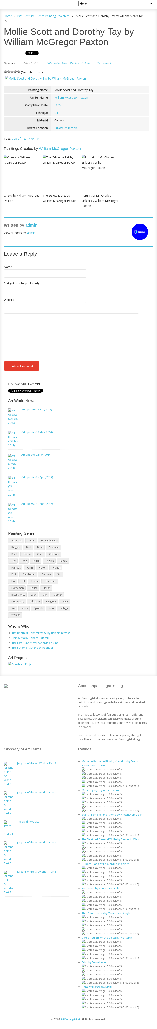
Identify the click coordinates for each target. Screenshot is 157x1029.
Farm (30, 567)
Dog (24, 561)
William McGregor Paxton (71, 97)
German (46, 574)
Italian (47, 588)
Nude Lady (17, 601)
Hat (13, 581)
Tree (51, 608)
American (16, 540)
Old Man (35, 601)
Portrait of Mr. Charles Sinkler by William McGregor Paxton (100, 201)
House (33, 588)
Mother (58, 594)
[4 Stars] (15, 71)
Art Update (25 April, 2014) (37, 477)
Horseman (17, 588)
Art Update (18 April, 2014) (37, 504)
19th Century (25, 16)
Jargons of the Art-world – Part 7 (36, 792)
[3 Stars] (12, 71)
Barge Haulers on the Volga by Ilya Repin (107, 937)
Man (45, 594)
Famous (16, 567)
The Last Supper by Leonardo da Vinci (35, 643)
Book (14, 554)
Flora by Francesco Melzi (97, 987)
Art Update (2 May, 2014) (36, 454)
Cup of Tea (19, 138)
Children (54, 554)
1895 (57, 105)
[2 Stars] (8, 71)
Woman (34, 138)
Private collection (65, 128)
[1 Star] (5, 71)
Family (63, 561)
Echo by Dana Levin (94, 962)
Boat (40, 547)
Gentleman (29, 574)
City (13, 561)
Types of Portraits (28, 821)
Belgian (15, 547)
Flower (43, 567)
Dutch (36, 561)
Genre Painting (46, 16)
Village (64, 608)
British (27, 554)
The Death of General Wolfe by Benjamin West (41, 633)
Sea (13, 608)
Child (40, 554)
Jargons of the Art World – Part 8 (36, 763)
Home (8, 16)
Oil (56, 113)
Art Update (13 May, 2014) (37, 432)
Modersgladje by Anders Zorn (100, 790)
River (65, 601)
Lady (33, 594)
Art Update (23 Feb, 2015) (36, 409)
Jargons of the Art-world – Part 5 (36, 871)
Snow (25, 608)
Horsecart (50, 581)
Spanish (38, 608)
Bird (28, 547)
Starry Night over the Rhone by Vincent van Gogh (112, 814)
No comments (104, 63)
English (50, 561)
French (57, 567)
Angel (32, 540)
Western (64, 16)
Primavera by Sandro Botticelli (30, 638)
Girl (59, 574)
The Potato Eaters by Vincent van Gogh (106, 913)
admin (12, 62)
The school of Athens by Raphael (32, 648)
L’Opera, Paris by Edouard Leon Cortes (105, 864)
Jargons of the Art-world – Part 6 (36, 842)
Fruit (14, 574)
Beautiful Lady (49, 540)
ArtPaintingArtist (19, 5)
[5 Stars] (18, 71)
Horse (35, 581)
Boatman (54, 547)
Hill (23, 581)
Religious (51, 601)
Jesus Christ (18, 594)
